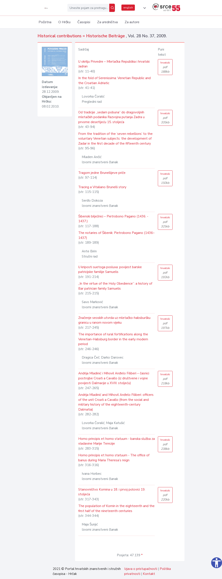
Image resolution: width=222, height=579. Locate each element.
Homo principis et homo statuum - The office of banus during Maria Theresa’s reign (113, 457)
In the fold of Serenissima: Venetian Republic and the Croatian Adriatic (114, 80)
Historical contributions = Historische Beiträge (82, 36)
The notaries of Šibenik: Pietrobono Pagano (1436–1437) (116, 235)
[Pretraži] (112, 8)
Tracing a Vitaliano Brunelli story (102, 187)
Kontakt (149, 574)
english (128, 7)
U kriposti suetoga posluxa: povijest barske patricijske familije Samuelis (110, 269)
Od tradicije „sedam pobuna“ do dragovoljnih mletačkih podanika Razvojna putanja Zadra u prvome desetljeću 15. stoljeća (111, 117)
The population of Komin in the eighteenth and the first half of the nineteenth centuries (116, 508)
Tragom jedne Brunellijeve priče (102, 173)
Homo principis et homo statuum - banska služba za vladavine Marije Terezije (116, 441)
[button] (143, 8)
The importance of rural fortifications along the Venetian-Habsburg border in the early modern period (113, 339)
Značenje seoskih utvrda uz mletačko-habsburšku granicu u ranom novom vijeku (114, 320)
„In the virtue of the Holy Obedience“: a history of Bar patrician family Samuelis (115, 286)
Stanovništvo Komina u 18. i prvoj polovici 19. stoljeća (111, 492)
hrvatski (165, 67)
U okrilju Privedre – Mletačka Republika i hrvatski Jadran (114, 64)
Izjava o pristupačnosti (140, 569)
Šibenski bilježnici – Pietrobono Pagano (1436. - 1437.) (113, 218)
